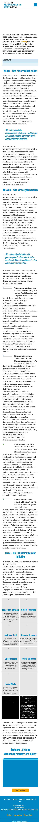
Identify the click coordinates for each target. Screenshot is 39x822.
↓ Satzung (23, 42)
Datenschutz (28, 815)
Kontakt (9, 815)
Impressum (18, 815)
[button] (35, 5)
